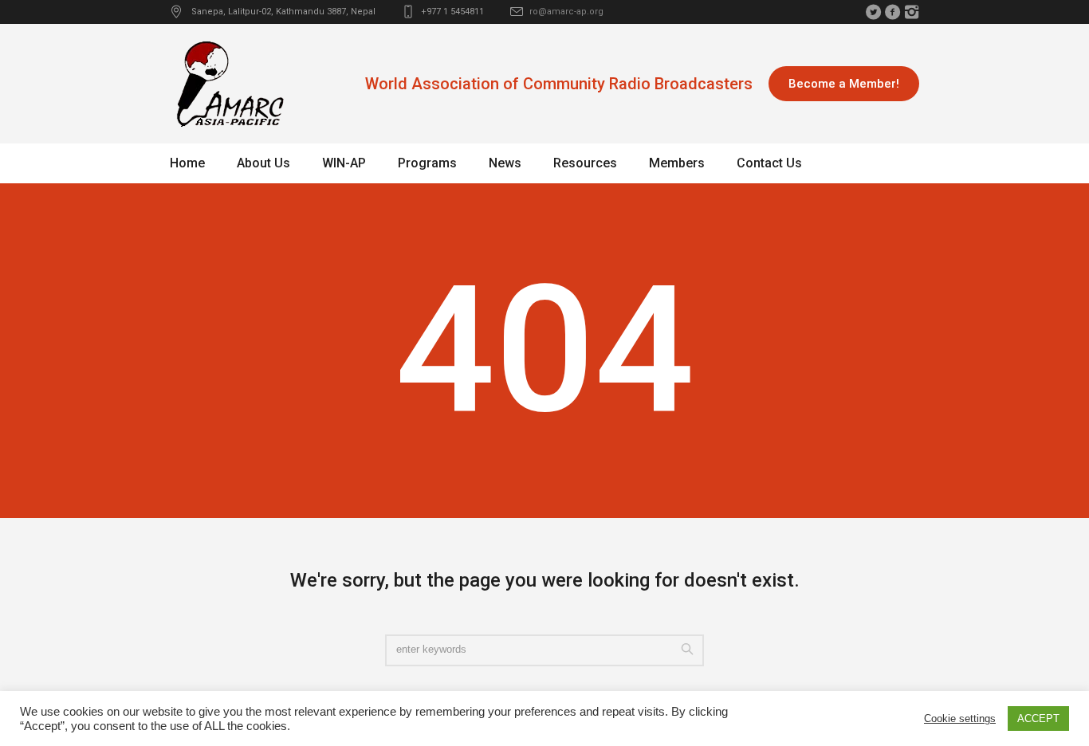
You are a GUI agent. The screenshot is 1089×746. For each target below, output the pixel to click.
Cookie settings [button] (960, 718)
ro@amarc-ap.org (566, 11)
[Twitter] (873, 12)
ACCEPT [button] (1038, 718)
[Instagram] (911, 12)
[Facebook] (892, 12)
